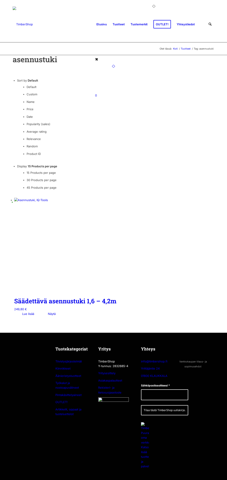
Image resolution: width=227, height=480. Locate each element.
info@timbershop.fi (154, 361)
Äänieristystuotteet (68, 376)
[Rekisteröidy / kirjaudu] (202, 24)
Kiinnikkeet (62, 368)
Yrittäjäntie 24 (150, 368)
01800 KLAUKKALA (154, 376)
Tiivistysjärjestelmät (68, 361)
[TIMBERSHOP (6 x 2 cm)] (23, 24)
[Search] (210, 24)
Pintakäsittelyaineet (68, 395)
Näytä (51, 314)
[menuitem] (102, 24)
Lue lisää (27, 314)
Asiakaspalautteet (110, 380)
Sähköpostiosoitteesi (155, 385)
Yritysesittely (106, 373)
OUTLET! (61, 402)
